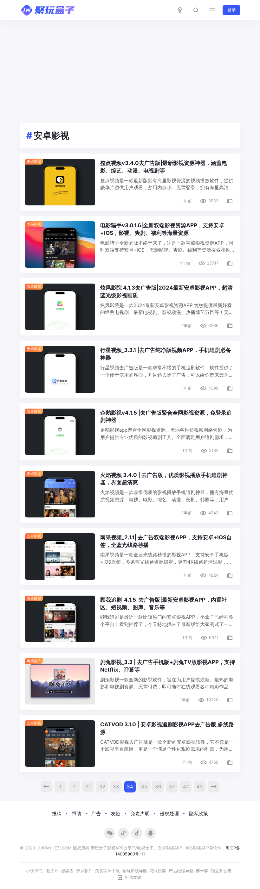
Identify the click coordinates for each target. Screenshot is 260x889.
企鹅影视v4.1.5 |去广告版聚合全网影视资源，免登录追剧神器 (166, 416)
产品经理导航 (181, 870)
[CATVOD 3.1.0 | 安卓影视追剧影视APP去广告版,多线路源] (60, 743)
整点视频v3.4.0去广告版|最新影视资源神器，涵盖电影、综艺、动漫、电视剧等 (163, 167)
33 (116, 787)
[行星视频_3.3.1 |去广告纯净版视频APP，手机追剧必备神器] (60, 369)
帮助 (76, 814)
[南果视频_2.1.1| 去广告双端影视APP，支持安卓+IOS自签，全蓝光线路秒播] (60, 556)
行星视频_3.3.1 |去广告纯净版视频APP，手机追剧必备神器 (165, 354)
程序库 (52, 870)
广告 (96, 814)
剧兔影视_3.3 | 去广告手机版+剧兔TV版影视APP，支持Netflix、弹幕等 (167, 666)
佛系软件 (84, 870)
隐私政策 (198, 814)
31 (88, 787)
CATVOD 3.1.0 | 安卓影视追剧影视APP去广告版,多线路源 (167, 728)
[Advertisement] (130, 67)
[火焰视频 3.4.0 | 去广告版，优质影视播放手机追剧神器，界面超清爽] (60, 494)
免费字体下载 (107, 870)
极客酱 (67, 870)
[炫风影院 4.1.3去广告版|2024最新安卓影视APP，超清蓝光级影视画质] (60, 307)
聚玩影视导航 (134, 870)
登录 (231, 9)
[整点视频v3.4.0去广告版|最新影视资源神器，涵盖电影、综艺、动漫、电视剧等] (60, 182)
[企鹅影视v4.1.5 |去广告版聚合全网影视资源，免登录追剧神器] (60, 432)
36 (158, 787)
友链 (115, 814)
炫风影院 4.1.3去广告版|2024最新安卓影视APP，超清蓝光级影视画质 (166, 291)
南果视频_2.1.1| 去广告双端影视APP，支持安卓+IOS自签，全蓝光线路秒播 (166, 541)
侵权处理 (169, 814)
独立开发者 (221, 870)
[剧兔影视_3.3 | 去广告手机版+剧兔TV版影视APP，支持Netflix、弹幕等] (60, 681)
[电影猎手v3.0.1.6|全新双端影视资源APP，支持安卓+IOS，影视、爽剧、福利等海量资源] (60, 244)
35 (144, 787)
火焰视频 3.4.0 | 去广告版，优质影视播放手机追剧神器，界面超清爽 (164, 479)
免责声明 (140, 814)
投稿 (57, 814)
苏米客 (202, 870)
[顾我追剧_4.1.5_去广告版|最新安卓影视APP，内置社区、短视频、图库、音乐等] (60, 619)
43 (200, 787)
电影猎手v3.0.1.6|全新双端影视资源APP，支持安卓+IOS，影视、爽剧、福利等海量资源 (162, 229)
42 (186, 787)
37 (172, 787)
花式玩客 (158, 870)
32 (102, 787)
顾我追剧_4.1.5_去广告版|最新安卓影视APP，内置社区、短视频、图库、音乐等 (163, 603)
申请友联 (133, 877)
